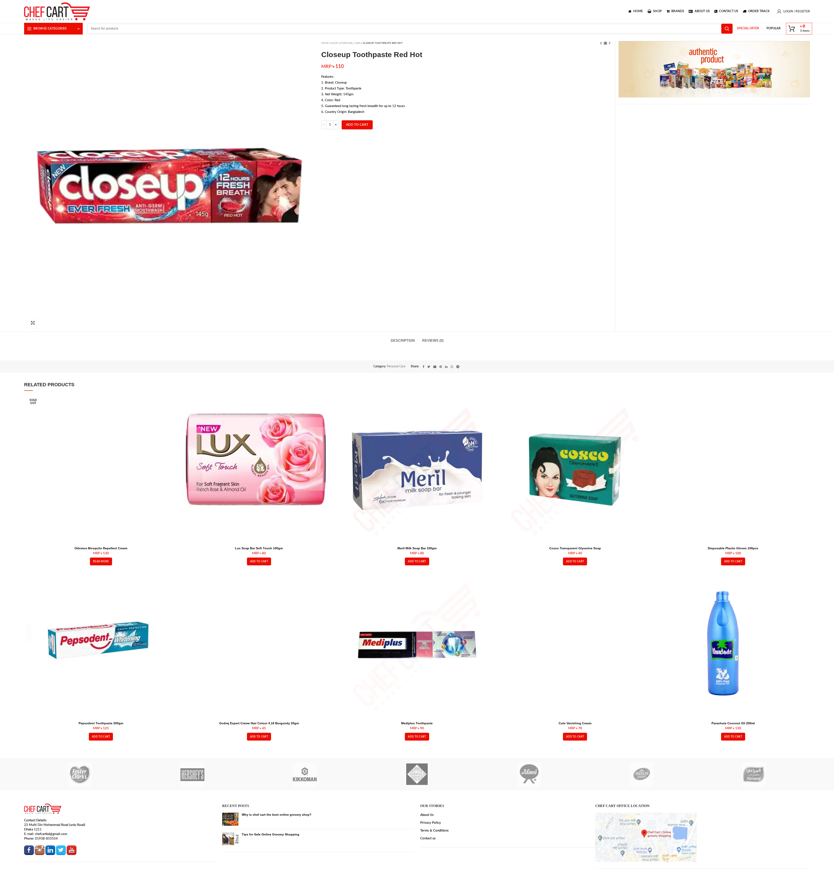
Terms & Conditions (434, 851)
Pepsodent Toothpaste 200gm (101, 744)
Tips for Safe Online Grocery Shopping (270, 855)
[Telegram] (458, 388)
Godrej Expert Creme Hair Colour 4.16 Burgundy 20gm (259, 744)
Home (325, 43)
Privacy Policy (430, 844)
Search (727, 29)
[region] (714, 69)
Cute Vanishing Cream (575, 744)
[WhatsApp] (452, 388)
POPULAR (773, 28)
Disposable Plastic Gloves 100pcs (733, 569)
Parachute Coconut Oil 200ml (733, 744)
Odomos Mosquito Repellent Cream (100, 569)
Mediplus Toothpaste (417, 744)
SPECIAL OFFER (748, 28)
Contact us (428, 859)
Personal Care (350, 43)
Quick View (172, 423)
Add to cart (357, 124)
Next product (609, 43)
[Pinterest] (440, 388)
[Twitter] (429, 388)
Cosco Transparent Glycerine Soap (575, 569)
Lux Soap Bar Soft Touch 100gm (259, 569)
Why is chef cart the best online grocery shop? (276, 836)
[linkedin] (446, 388)
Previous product (601, 43)
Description (403, 340)
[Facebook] (423, 388)
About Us (427, 836)
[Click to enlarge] (32, 322)
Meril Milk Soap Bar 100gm (417, 569)
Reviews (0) (432, 340)
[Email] (435, 388)
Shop (334, 43)
